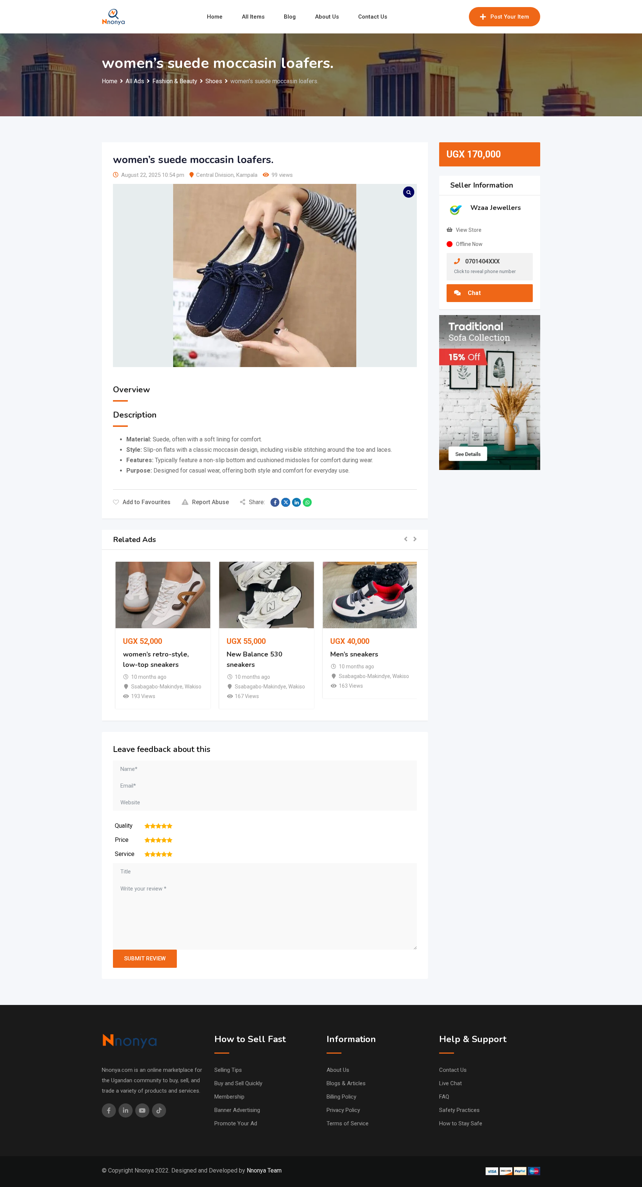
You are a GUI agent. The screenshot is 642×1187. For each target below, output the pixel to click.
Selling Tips (228, 1070)
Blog (290, 16)
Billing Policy (341, 1096)
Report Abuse (210, 502)
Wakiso (191, 687)
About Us (327, 16)
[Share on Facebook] (274, 502)
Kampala (246, 175)
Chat (473, 292)
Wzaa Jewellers (495, 207)
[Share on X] (285, 502)
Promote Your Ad (235, 1123)
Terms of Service (348, 1123)
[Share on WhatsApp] (307, 502)
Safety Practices (459, 1110)
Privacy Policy (343, 1110)
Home (215, 16)
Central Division (215, 175)
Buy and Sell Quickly (238, 1083)
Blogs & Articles (346, 1083)
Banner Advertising (237, 1110)
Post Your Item (509, 16)
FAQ (444, 1096)
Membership (229, 1096)
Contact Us (372, 16)
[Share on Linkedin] (296, 502)
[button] (406, 539)
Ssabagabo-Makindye (155, 687)
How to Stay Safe (460, 1123)
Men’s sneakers (353, 654)
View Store (469, 230)
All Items (253, 16)
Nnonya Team (264, 1170)
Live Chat (450, 1083)
